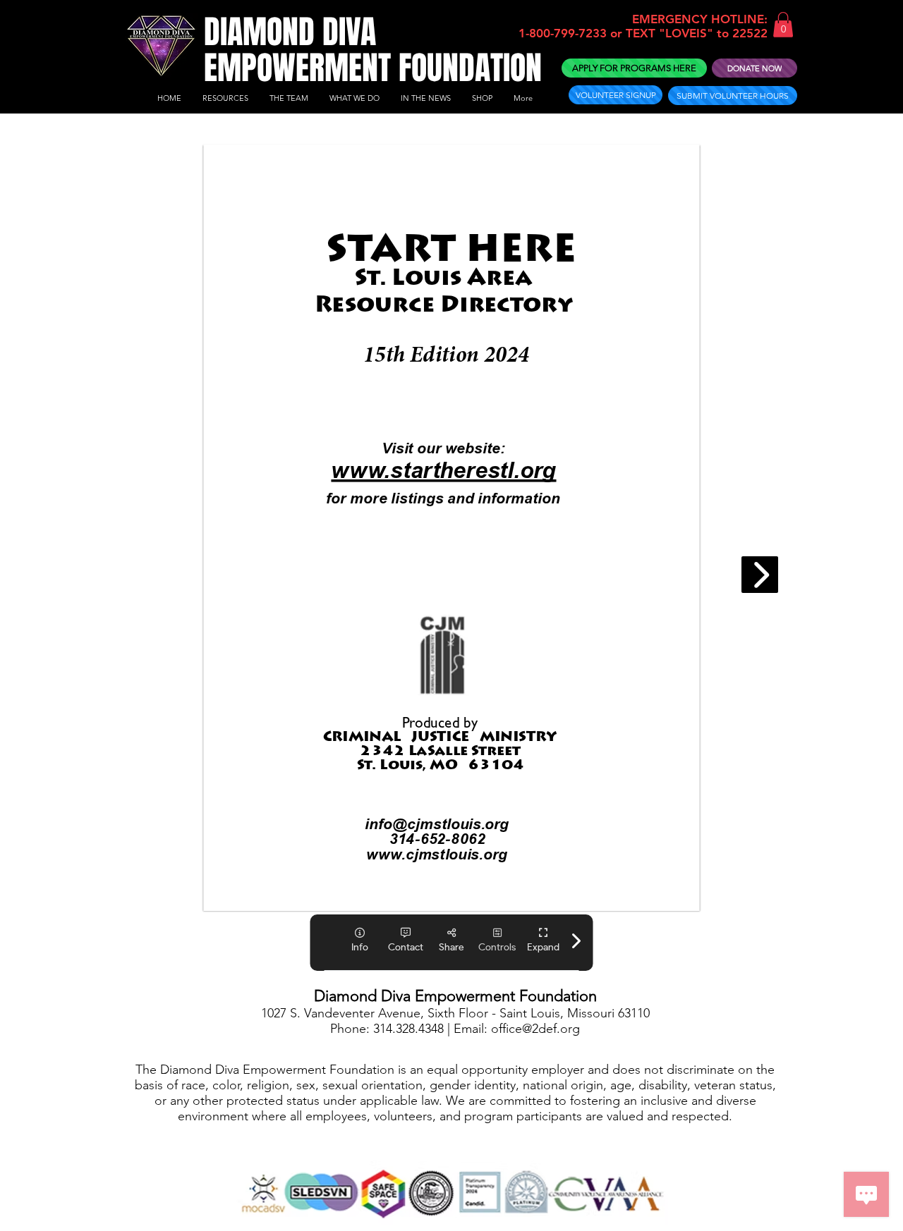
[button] (783, 24)
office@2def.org (535, 1028)
